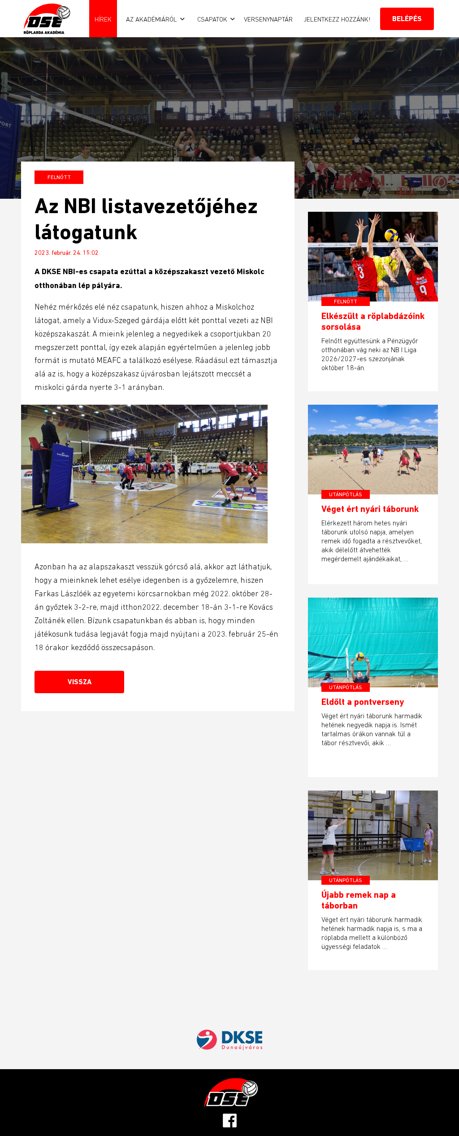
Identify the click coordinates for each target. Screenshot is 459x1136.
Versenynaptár (268, 19)
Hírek (103, 19)
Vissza (79, 681)
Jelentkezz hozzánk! (337, 19)
